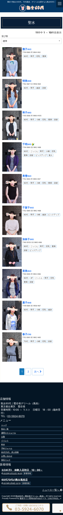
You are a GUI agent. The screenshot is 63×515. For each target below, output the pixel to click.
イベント (5, 440)
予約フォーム (6, 448)
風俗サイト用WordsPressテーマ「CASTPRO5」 (40, 498)
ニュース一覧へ (51, 489)
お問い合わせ (6, 456)
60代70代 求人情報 (10, 452)
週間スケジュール (8, 433)
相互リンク (5, 460)
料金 (3, 444)
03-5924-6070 (16, 416)
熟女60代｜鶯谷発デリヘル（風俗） (30, 496)
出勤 (3, 436)
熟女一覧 (5, 429)
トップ (4, 425)
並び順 (5, 36)
